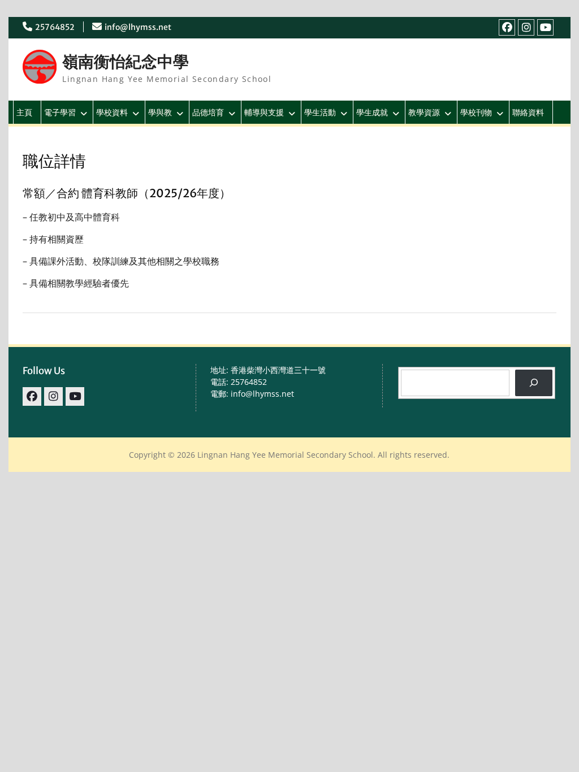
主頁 (24, 112)
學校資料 (112, 112)
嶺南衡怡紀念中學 (125, 61)
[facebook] (507, 27)
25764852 (55, 27)
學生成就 (372, 112)
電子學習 (60, 112)
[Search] (533, 383)
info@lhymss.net (138, 27)
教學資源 (424, 112)
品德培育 (208, 112)
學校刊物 (476, 112)
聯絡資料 (528, 112)
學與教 (160, 112)
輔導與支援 (264, 112)
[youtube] (545, 27)
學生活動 (320, 112)
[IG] (526, 27)
